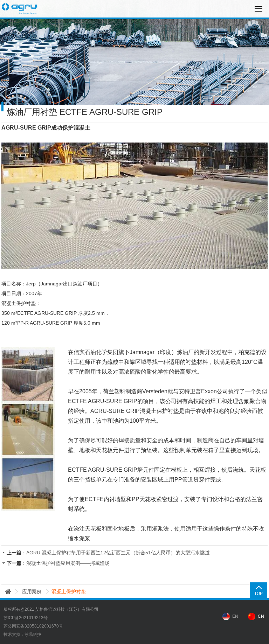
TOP (258, 593)
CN (261, 616)
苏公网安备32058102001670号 (33, 626)
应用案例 (32, 591)
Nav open (258, 9)
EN (235, 616)
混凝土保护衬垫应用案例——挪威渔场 (68, 563)
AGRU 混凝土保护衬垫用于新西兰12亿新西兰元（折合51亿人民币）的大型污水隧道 (118, 552)
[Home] (8, 591)
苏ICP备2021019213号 (26, 617)
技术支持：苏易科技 (22, 634)
